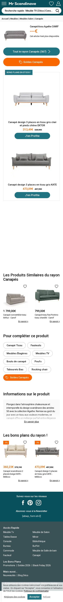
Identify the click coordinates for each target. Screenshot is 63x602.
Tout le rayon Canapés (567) (29, 51)
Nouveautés (9, 575)
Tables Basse (10, 537)
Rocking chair (40, 369)
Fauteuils (36, 345)
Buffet (36, 546)
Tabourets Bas (15, 369)
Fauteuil (7, 555)
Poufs (38, 361)
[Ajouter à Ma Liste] (25, 286)
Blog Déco (23, 575)
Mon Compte (58, 4)
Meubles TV (42, 353)
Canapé (37, 555)
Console (7, 541)
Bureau (7, 546)
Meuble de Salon (41, 532)
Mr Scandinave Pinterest (30, 502)
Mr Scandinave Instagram (38, 502)
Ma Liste (51, 4)
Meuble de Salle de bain (45, 550)
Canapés (39, 19)
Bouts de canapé (16, 361)
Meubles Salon (26, 19)
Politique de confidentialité (36, 591)
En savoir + (23, 321)
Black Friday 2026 (42, 565)
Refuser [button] (46, 597)
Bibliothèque (39, 541)
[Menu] (4, 3)
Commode (8, 550)
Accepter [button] (34, 596)
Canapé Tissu (14, 345)
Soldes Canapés (33, 62)
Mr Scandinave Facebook (23, 502)
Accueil (5, 19)
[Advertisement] (31, 237)
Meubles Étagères (17, 353)
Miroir (35, 537)
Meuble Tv (8, 532)
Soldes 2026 (24, 565)
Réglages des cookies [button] (14, 597)
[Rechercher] (57, 10)
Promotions (9, 565)
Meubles (14, 19)
